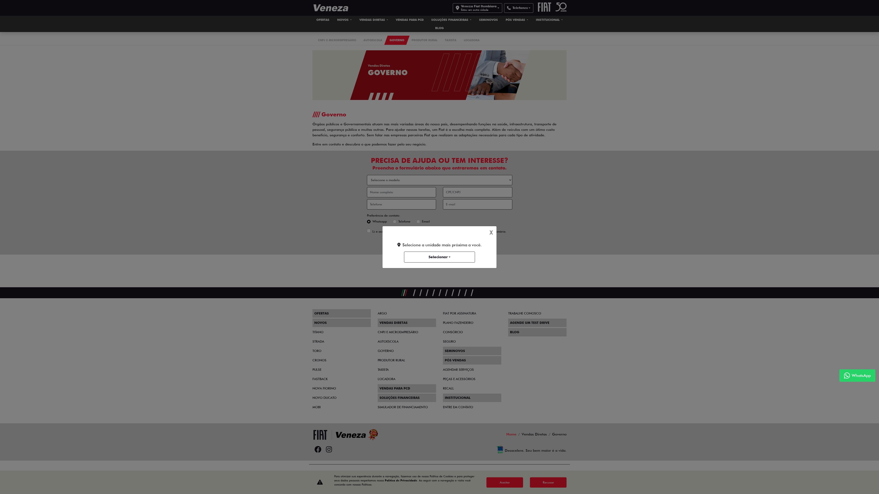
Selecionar (438, 257)
